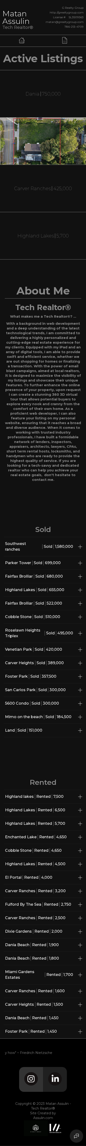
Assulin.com (43, 1118)
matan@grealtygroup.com (65, 22)
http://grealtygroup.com (67, 12)
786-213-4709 (74, 27)
